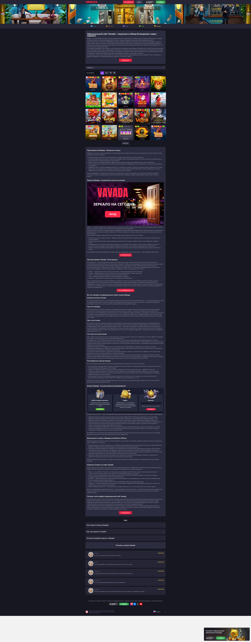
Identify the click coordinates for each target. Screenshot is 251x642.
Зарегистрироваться (128, 2)
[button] (1, 14)
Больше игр (125, 143)
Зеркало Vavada (125, 60)
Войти (139, 2)
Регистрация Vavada (125, 512)
